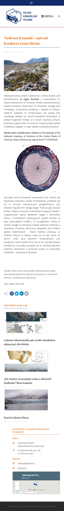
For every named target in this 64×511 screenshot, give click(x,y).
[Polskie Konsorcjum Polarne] (21, 16)
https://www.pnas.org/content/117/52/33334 (35, 139)
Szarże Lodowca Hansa (16, 417)
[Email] (21, 293)
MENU (48, 16)
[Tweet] (17, 293)
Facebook (22, 468)
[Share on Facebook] (12, 293)
